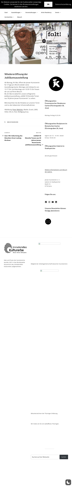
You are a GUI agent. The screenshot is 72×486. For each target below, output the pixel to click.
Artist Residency (46, 12)
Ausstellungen (15, 12)
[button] (68, 482)
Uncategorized (12, 122)
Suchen (63, 457)
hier (48, 211)
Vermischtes (8, 17)
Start (6, 12)
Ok (48, 4)
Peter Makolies (17, 110)
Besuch (19, 17)
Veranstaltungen (30, 12)
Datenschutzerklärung (63, 4)
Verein (57, 12)
